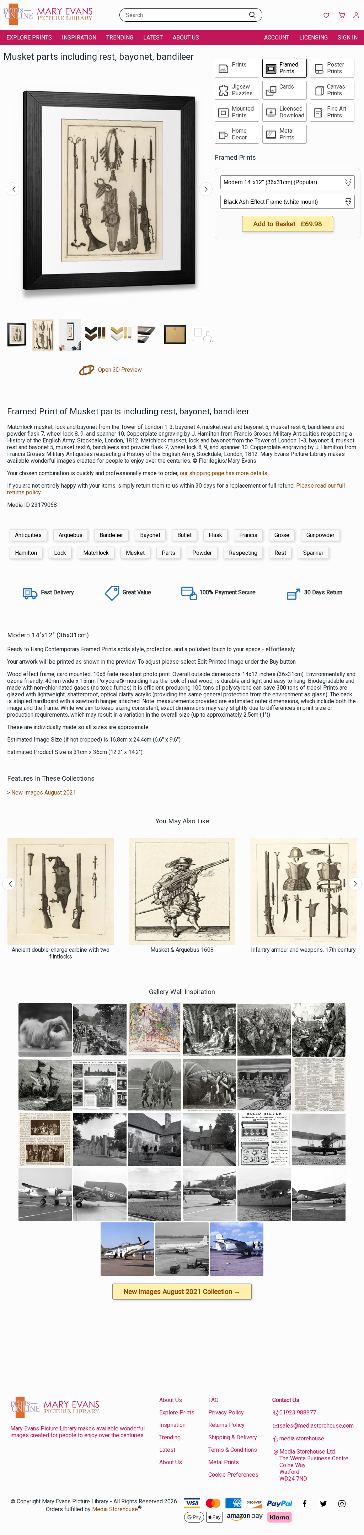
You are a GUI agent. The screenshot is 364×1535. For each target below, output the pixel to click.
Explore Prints (29, 37)
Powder (202, 552)
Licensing (313, 37)
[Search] (252, 15)
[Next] (206, 189)
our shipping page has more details (223, 473)
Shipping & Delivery (232, 1437)
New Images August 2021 (43, 792)
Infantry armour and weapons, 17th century (303, 949)
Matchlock (96, 552)
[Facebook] (305, 1507)
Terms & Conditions (232, 1449)
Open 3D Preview (119, 369)
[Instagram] (342, 1507)
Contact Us (285, 1400)
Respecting (243, 552)
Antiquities (28, 535)
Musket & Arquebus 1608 (182, 949)
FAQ (213, 1400)
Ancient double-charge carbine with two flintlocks (60, 953)
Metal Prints (223, 1462)
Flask (215, 535)
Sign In (348, 37)
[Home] (48, 23)
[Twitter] (323, 1507)
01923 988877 (297, 1412)
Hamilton (26, 552)
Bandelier (111, 535)
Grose (281, 535)
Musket (135, 552)
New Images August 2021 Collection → (182, 1291)
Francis (248, 535)
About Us (186, 37)
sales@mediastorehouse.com (316, 1425)
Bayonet (150, 535)
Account (276, 37)
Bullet (184, 535)
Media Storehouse (115, 1509)
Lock (60, 552)
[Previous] (12, 189)
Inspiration (79, 37)
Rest (280, 552)
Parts (168, 552)
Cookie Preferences (233, 1474)
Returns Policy (226, 1425)
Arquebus (70, 535)
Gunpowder (320, 535)
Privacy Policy (226, 1412)
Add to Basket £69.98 (287, 224)
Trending (119, 37)
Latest (153, 37)
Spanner (313, 552)
